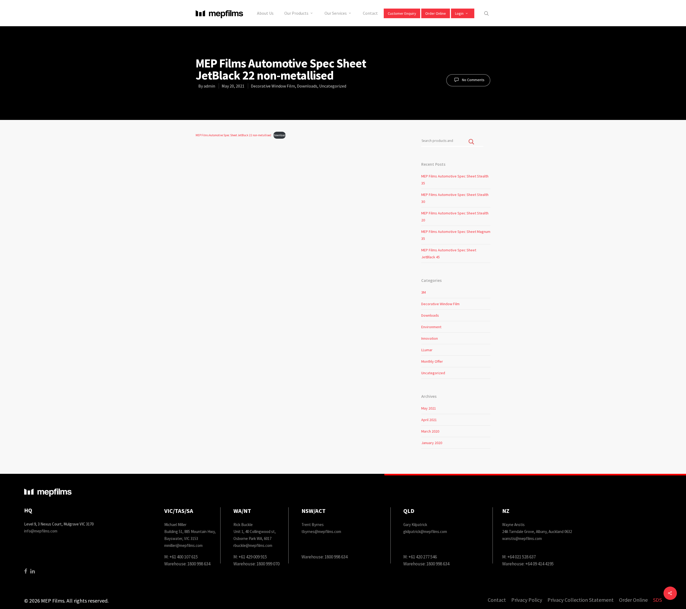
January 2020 (431, 442)
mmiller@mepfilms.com (183, 545)
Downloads (307, 86)
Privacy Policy (526, 600)
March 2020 (430, 431)
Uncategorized (332, 86)
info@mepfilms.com (40, 531)
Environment (431, 326)
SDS (657, 600)
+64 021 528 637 (521, 557)
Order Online (435, 13)
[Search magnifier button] (471, 145)
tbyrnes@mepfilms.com (321, 531)
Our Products (296, 13)
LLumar (427, 349)
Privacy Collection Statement (580, 600)
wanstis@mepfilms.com (522, 538)
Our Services (336, 13)
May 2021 (428, 408)
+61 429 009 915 (252, 557)
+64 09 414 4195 (539, 564)
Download (279, 135)
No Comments (472, 79)
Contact (370, 13)
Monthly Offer (432, 361)
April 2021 (429, 419)
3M (423, 292)
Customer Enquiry (402, 13)
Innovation (429, 338)
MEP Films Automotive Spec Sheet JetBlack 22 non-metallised (233, 135)
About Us (265, 13)
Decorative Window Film (273, 86)
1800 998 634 (198, 564)
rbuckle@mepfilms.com (252, 545)
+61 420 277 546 (422, 557)
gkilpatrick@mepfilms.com (425, 531)
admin (209, 86)
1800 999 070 (267, 564)
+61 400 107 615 (183, 557)
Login (459, 13)
